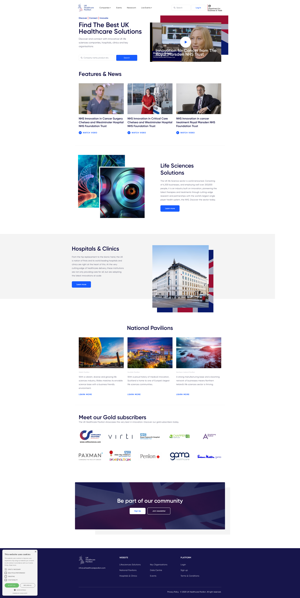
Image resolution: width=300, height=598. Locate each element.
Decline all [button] (28, 585)
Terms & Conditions (190, 576)
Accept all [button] (12, 585)
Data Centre (156, 570)
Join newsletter (158, 511)
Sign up (184, 570)
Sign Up (137, 511)
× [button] (35, 552)
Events (119, 8)
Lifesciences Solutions (130, 564)
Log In (198, 8)
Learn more (170, 208)
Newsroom (131, 8)
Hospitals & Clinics (128, 576)
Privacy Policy (173, 592)
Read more (12, 565)
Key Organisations (158, 564)
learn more (85, 394)
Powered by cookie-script (20, 593)
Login (183, 564)
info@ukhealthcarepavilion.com (92, 568)
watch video (90, 133)
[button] (20, 590)
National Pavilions (128, 570)
